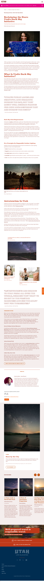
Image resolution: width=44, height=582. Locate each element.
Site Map (3, 571)
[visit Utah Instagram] (20, 560)
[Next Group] (38, 475)
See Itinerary (10, 467)
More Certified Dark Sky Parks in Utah (14, 363)
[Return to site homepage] (22, 2)
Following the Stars (19, 206)
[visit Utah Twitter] (23, 560)
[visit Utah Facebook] (17, 560)
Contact (3, 564)
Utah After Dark (16, 82)
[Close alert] (42, 5)
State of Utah (4, 573)
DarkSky (16, 70)
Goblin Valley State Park (33, 63)
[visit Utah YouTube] (26, 560)
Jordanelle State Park (23, 132)
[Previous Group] (35, 475)
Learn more (34, 5)
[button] (43, 291)
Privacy (3, 569)
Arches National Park (30, 343)
